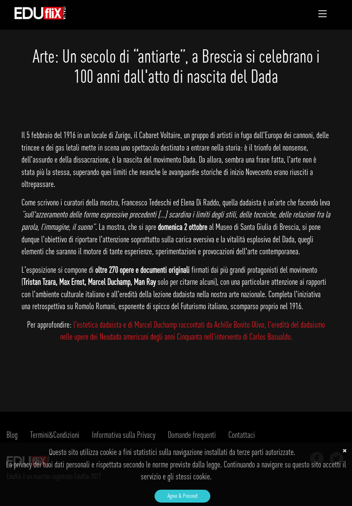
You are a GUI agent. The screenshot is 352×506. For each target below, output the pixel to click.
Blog (12, 435)
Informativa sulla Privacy (123, 435)
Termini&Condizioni (54, 435)
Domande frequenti (192, 435)
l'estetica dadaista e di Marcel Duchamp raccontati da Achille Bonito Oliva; (170, 324)
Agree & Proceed (182, 495)
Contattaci (241, 435)
